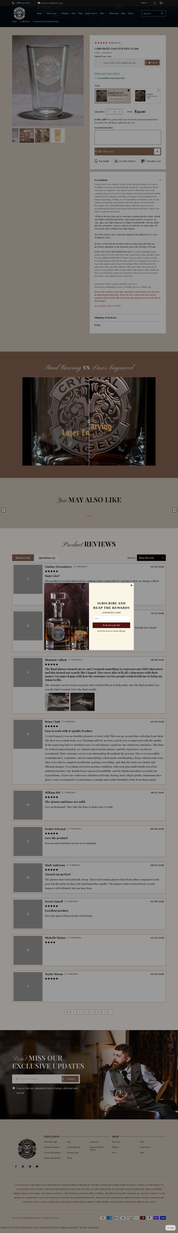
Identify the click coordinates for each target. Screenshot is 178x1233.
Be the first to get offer (111, 625)
